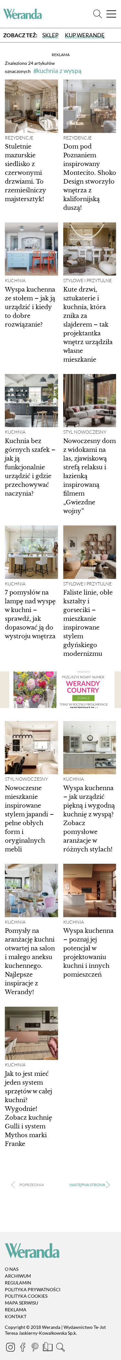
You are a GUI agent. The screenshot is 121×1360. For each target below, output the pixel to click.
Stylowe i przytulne (87, 280)
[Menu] (111, 14)
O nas (11, 1269)
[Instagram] (11, 1348)
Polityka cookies (26, 1296)
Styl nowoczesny (84, 432)
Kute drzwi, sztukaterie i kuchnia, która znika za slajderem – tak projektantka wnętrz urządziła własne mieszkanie (88, 324)
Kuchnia (15, 280)
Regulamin (18, 1282)
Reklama (15, 1309)
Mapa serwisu (21, 1303)
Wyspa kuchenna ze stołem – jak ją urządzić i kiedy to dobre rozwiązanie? (30, 307)
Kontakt (15, 1316)
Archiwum (18, 1276)
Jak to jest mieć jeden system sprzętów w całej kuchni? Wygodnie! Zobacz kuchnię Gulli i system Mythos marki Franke (28, 1109)
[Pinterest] (35, 1348)
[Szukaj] (97, 14)
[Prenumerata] (48, 1348)
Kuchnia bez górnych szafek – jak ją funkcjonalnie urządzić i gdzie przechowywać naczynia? (30, 467)
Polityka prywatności (32, 1289)
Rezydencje (19, 138)
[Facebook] (23, 1348)
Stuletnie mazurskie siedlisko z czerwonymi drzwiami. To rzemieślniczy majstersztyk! (25, 173)
